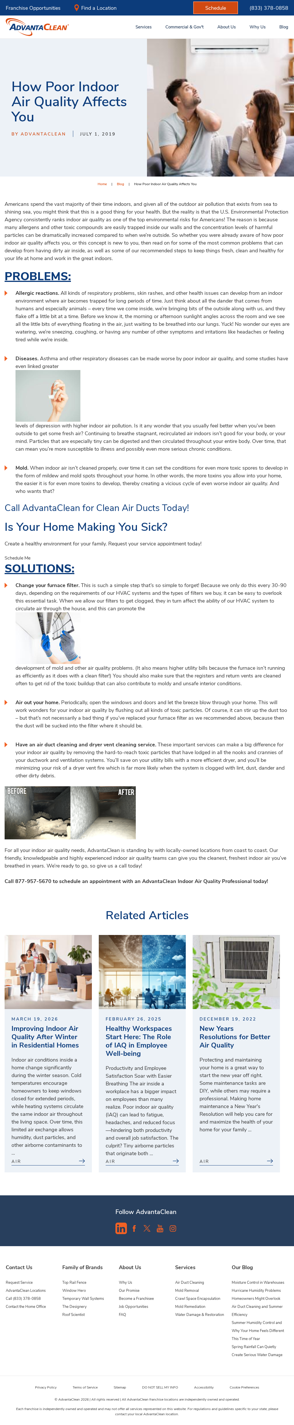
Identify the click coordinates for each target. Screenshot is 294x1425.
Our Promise (129, 1290)
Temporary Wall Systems (83, 1298)
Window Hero (74, 1290)
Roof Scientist (73, 1314)
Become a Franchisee (136, 1298)
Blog (120, 183)
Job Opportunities (133, 1306)
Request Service (19, 1282)
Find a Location (99, 7)
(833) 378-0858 (268, 7)
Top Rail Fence (74, 1282)
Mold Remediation (190, 1306)
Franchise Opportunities (33, 7)
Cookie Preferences (244, 1387)
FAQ (122, 1314)
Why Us (125, 1282)
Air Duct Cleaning (189, 1282)
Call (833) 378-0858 (23, 1298)
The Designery (74, 1306)
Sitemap (120, 1387)
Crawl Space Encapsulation (197, 1298)
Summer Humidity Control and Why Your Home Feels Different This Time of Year (258, 1330)
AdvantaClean (159, 881)
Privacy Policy (46, 1387)
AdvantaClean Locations (26, 1290)
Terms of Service (85, 1387)
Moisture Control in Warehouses (258, 1282)
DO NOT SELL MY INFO (160, 1387)
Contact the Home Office (26, 1306)
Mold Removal (187, 1290)
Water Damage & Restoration (199, 1314)
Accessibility (204, 1387)
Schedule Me (17, 558)
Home (102, 183)
